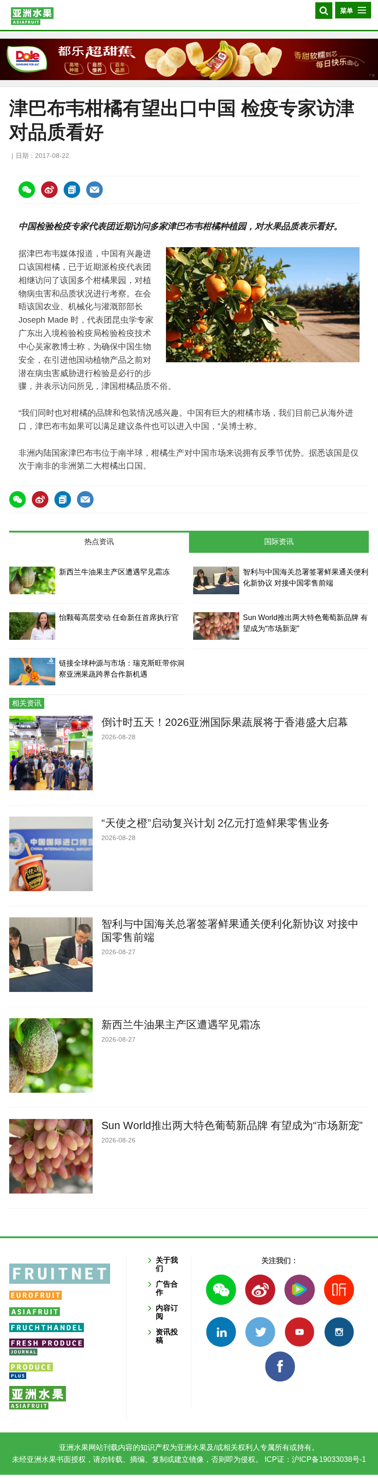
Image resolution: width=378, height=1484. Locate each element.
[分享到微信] (26, 189)
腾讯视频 (299, 1289)
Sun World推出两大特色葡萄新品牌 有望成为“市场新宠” (232, 1125)
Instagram (339, 1332)
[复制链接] (72, 189)
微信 (221, 1289)
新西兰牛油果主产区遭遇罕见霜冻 (114, 572)
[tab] (99, 543)
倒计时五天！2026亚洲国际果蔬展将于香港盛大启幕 (224, 722)
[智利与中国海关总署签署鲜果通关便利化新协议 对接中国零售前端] (216, 580)
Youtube (299, 1332)
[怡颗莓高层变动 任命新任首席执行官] (32, 626)
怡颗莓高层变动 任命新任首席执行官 (119, 617)
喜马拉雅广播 (339, 1289)
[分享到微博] (49, 189)
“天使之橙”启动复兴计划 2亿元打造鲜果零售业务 (215, 823)
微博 (260, 1289)
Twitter (260, 1332)
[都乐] (189, 59)
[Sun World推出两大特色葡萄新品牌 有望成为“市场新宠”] (216, 626)
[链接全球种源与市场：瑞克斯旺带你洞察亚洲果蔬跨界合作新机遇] (32, 671)
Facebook (280, 1366)
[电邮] (94, 189)
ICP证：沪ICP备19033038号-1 (314, 1459)
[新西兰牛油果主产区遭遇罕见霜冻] (32, 580)
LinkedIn (221, 1332)
